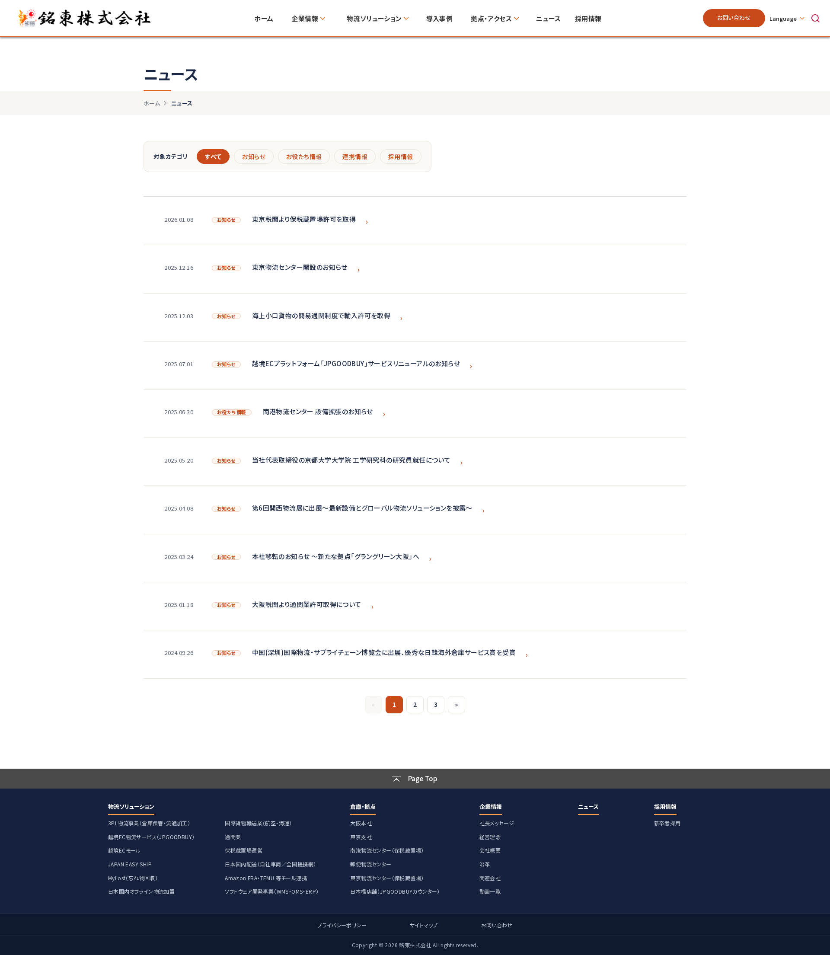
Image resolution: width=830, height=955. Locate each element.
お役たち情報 (304, 156)
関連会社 (490, 878)
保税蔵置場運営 (243, 850)
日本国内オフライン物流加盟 (141, 891)
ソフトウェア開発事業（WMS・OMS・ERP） (272, 891)
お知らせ (253, 156)
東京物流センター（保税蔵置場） (387, 878)
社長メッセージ (496, 823)
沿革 (484, 864)
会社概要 (490, 850)
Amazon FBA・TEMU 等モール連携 (266, 878)
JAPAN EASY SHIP (130, 864)
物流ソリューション (131, 806)
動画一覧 (490, 891)
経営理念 (490, 836)
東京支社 (361, 836)
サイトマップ (423, 925)
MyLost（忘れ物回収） (133, 878)
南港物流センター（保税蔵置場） (387, 850)
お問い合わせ (734, 17)
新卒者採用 (667, 823)
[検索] (815, 18)
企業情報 (490, 806)
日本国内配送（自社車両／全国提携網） (270, 864)
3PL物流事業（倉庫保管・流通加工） (149, 823)
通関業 (233, 836)
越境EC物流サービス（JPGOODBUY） (151, 836)
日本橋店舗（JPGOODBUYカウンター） (395, 891)
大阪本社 (361, 823)
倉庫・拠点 (363, 806)
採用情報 (400, 156)
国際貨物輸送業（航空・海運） (258, 823)
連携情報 (354, 156)
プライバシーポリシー (342, 925)
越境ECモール (124, 850)
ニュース (588, 806)
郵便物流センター (370, 864)
